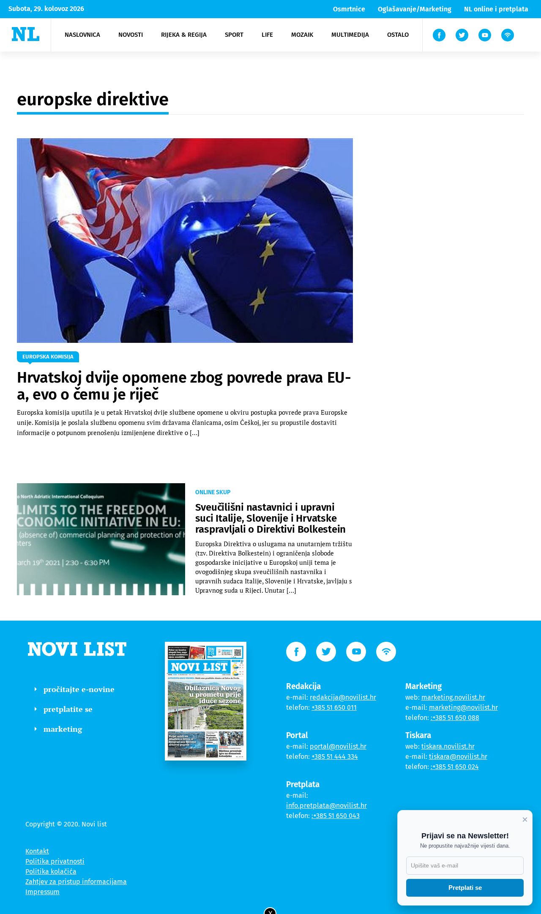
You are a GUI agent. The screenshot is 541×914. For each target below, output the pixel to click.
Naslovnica (82, 34)
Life (267, 34)
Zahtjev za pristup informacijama (76, 882)
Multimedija (350, 34)
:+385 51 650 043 (335, 816)
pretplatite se (68, 709)
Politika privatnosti (55, 861)
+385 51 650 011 (334, 707)
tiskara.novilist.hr (448, 746)
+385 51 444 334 (334, 757)
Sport (234, 34)
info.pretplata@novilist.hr (326, 806)
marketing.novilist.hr (453, 697)
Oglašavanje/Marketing (414, 9)
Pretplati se (465, 887)
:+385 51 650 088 (455, 718)
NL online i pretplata (496, 9)
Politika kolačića (51, 871)
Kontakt (37, 851)
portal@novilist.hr (338, 746)
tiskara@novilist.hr (458, 757)
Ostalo (398, 34)
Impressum (42, 892)
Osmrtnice (349, 9)
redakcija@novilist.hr (343, 697)
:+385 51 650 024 (455, 767)
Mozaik (302, 34)
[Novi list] (25, 34)
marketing (63, 729)
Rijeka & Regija (184, 34)
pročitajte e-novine (79, 689)
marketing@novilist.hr (463, 707)
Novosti (130, 34)
